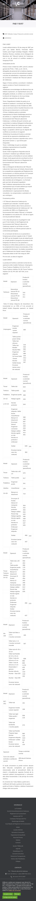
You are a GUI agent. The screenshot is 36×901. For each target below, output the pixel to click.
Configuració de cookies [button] (9, 897)
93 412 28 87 (22, 876)
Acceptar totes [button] (8, 894)
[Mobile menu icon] (4, 4)
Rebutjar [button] (17, 894)
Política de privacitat (14, 890)
